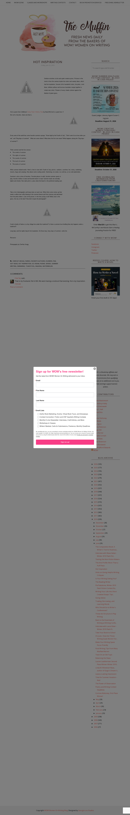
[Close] (94, 368)
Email (38, 380)
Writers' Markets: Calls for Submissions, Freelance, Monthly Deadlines (65, 426)
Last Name (40, 400)
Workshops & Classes (48, 423)
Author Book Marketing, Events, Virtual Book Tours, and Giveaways (64, 414)
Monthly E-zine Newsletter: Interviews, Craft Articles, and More (62, 420)
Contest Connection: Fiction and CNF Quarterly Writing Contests (63, 417)
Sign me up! (65, 442)
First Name (40, 390)
